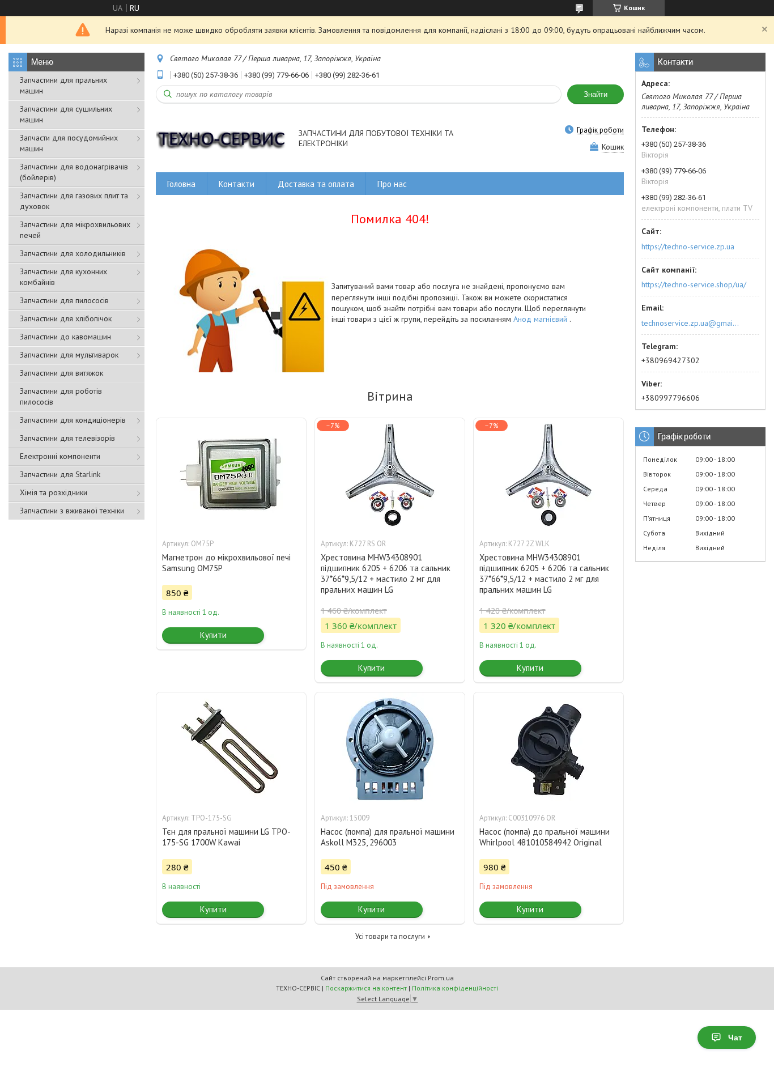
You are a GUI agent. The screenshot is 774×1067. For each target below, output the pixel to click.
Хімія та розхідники (53, 492)
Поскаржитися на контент (366, 988)
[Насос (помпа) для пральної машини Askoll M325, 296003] (390, 749)
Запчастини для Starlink (60, 474)
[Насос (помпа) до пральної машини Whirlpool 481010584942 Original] (548, 749)
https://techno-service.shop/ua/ (693, 284)
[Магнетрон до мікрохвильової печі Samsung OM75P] (231, 475)
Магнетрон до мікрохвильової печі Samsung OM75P (226, 562)
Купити (213, 635)
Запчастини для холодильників (73, 253)
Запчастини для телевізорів (67, 438)
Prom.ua (441, 978)
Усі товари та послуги (390, 936)
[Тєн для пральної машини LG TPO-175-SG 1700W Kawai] (231, 749)
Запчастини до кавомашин (65, 336)
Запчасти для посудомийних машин (69, 143)
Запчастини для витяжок (61, 373)
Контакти (236, 184)
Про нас (392, 184)
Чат (735, 1037)
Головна (181, 184)
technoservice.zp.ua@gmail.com (691, 323)
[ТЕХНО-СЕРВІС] (222, 139)
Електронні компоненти (60, 456)
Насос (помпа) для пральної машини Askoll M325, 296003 (387, 837)
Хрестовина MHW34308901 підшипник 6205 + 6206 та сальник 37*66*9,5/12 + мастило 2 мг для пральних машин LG (385, 573)
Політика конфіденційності (455, 988)
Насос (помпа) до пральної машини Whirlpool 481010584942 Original (544, 837)
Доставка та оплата (316, 184)
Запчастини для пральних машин (63, 85)
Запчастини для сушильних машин (66, 114)
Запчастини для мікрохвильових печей (75, 229)
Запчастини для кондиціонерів (73, 420)
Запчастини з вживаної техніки (72, 510)
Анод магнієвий (541, 319)
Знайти (595, 94)
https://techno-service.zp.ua (687, 246)
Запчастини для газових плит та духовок (74, 200)
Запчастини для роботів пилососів (61, 396)
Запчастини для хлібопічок (66, 318)
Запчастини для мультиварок (69, 355)
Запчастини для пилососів (64, 300)
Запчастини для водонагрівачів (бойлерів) (74, 171)
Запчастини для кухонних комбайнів (63, 276)
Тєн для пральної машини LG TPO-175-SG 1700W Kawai (226, 837)
